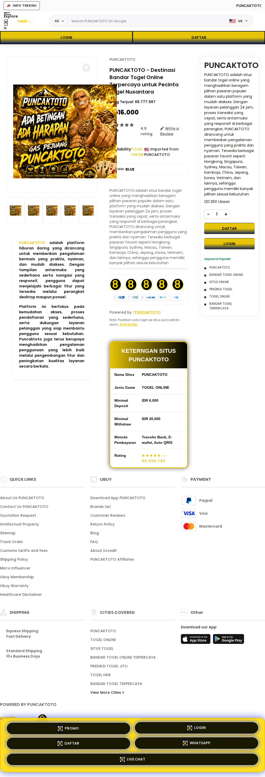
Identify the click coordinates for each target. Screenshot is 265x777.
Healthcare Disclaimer (21, 594)
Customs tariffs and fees (24, 550)
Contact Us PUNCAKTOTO (24, 506)
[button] (86, 68)
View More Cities (106, 692)
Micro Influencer (15, 568)
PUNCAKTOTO (32, 242)
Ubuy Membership (17, 577)
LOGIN (66, 37)
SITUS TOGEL (101, 648)
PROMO (72, 728)
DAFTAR (199, 37)
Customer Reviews (107, 515)
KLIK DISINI (128, 324)
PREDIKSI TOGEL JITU (109, 666)
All (57, 21)
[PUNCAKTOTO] (25, 21)
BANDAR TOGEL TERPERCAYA (116, 683)
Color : (125, 169)
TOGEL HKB (100, 674)
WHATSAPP (200, 744)
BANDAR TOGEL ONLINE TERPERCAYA (123, 657)
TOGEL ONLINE (103, 639)
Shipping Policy (14, 559)
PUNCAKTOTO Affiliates (112, 559)
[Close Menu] (6, 22)
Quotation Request (18, 515)
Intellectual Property (19, 524)
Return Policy (102, 524)
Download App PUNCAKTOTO (117, 497)
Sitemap (8, 533)
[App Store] (196, 640)
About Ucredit (103, 550)
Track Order (11, 541)
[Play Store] (228, 640)
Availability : (120, 152)
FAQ (94, 541)
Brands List (100, 506)
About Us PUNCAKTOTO (22, 497)
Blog (94, 533)
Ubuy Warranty (14, 585)
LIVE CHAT (136, 760)
